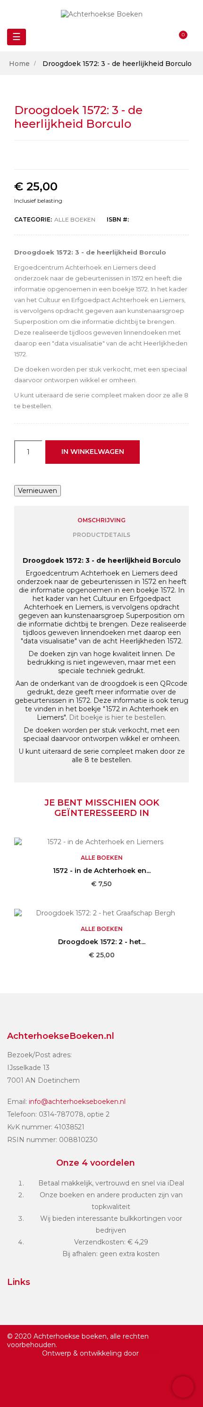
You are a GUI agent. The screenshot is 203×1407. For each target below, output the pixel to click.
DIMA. (151, 1353)
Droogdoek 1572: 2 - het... (101, 942)
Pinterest (132, 155)
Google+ (112, 155)
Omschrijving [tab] (101, 520)
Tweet (91, 155)
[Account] (163, 37)
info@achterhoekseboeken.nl (77, 1101)
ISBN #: (118, 219)
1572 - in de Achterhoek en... (102, 870)
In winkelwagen (92, 451)
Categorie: (33, 219)
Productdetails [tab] (101, 534)
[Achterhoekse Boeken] (102, 14)
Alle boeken (74, 219)
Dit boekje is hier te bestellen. (117, 717)
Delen (71, 155)
